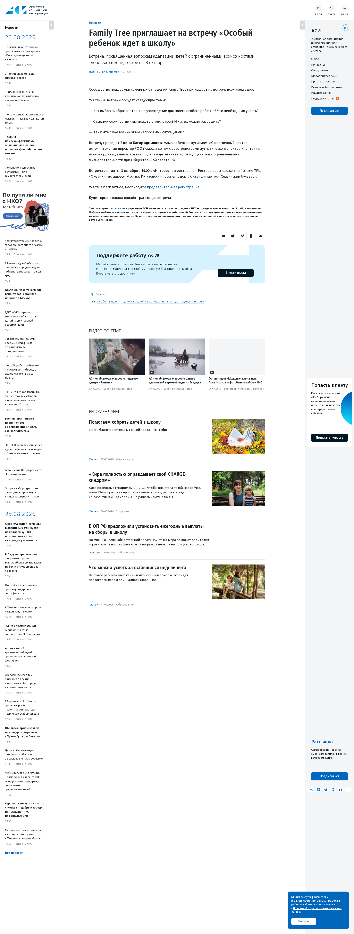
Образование (126, 552)
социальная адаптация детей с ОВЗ (180, 301)
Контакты (318, 64)
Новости (95, 22)
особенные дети (108, 301)
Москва (101, 294)
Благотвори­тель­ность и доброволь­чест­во (249, 388)
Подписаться (329, 111)
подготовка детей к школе (138, 301)
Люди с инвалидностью (104, 72)
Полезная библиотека (326, 87)
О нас (315, 58)
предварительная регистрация (173, 187)
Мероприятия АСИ (324, 76)
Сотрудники (319, 70)
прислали (118, 208)
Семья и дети (124, 459)
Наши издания (321, 92)
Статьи (93, 459)
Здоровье (122, 511)
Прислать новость (323, 81)
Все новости (14, 853)
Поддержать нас (322, 98)
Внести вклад (236, 273)
